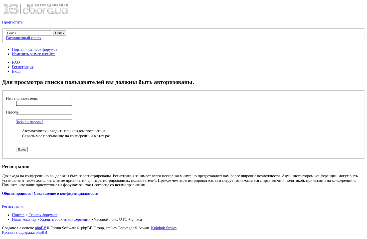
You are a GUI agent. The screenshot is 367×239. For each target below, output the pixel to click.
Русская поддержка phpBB (24, 232)
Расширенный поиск (23, 38)
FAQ (16, 62)
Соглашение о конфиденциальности (66, 193)
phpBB (40, 228)
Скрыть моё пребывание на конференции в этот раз (65, 136)
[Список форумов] (36, 14)
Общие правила (16, 193)
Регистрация (22, 67)
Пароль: (12, 112)
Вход (16, 71)
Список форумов (42, 49)
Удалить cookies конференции (65, 219)
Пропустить (12, 22)
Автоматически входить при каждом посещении (63, 131)
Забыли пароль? (29, 122)
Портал (18, 49)
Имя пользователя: (22, 98)
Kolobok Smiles (164, 228)
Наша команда (24, 219)
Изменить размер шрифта (33, 54)
